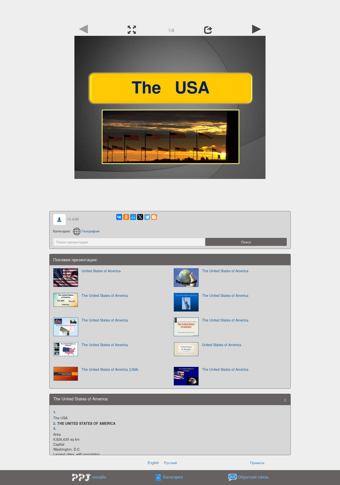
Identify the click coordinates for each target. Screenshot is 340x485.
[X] (140, 217)
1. (54, 411)
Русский (170, 462)
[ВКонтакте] (119, 217)
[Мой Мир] (133, 217)
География (91, 230)
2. (54, 423)
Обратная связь (253, 477)
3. (54, 428)
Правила (257, 462)
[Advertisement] (170, 11)
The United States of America (225, 270)
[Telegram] (147, 217)
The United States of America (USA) (110, 369)
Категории (173, 477)
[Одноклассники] (126, 217)
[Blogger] (154, 217)
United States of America (101, 270)
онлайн (99, 477)
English (153, 462)
